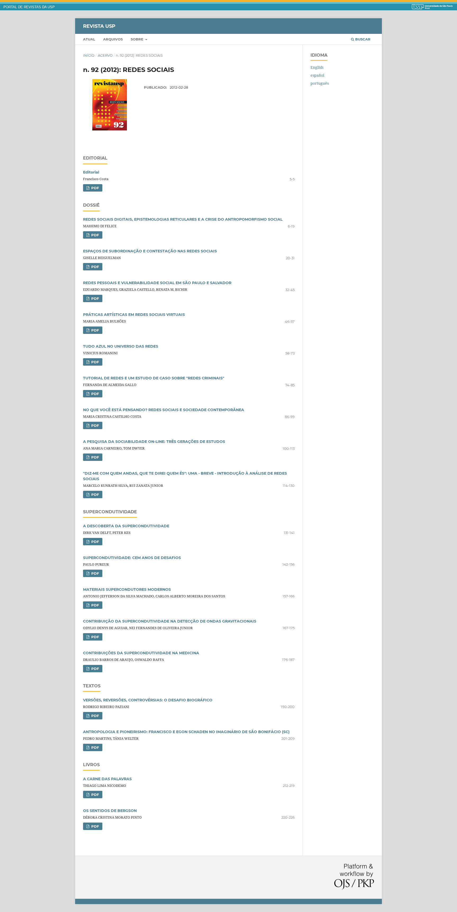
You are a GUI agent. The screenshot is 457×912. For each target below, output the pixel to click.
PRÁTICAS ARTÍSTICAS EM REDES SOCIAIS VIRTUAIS (134, 314)
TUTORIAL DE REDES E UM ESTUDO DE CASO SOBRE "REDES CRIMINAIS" (153, 378)
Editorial (91, 172)
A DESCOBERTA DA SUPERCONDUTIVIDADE (126, 526)
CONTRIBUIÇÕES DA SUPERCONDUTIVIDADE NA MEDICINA (141, 653)
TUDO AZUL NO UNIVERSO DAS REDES (120, 346)
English (316, 67)
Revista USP (99, 26)
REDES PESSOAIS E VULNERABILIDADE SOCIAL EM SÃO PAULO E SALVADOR (157, 282)
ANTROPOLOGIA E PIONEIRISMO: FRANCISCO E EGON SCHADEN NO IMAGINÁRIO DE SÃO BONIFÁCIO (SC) (186, 731)
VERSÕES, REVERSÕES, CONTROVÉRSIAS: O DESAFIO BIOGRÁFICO (147, 700)
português (319, 83)
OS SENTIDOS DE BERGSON (110, 810)
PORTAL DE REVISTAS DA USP (29, 7)
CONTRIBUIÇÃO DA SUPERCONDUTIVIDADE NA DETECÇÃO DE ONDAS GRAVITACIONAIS (169, 621)
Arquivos (113, 39)
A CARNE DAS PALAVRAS (107, 779)
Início (88, 55)
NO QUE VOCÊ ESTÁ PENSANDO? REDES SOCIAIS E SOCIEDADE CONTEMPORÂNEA (163, 409)
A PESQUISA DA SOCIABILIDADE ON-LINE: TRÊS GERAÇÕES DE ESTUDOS (154, 441)
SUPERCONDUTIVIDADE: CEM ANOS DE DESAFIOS (132, 557)
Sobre (137, 39)
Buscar (362, 39)
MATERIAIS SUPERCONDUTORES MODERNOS (127, 589)
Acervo (105, 55)
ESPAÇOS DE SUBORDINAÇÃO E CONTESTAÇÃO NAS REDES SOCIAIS (150, 251)
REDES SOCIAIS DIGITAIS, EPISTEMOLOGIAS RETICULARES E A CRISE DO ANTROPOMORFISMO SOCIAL (182, 219)
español (317, 75)
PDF (94, 188)
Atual (89, 39)
